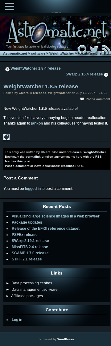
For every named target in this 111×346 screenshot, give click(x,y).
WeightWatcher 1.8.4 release (35, 68)
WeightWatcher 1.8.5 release (40, 86)
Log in (17, 319)
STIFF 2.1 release (27, 259)
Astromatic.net (15, 53)
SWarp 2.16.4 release (84, 74)
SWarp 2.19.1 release (30, 241)
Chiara (24, 92)
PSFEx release (25, 235)
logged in (33, 188)
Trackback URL (72, 165)
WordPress (65, 339)
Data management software (32, 289)
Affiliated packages (24, 296)
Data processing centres (29, 283)
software (38, 53)
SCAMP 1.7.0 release (30, 253)
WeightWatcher (61, 53)
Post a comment (98, 99)
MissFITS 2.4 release (30, 247)
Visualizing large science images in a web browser (56, 216)
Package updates (27, 222)
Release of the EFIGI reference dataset (46, 228)
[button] (10, 6)
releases (39, 92)
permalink (33, 156)
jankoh (37, 123)
